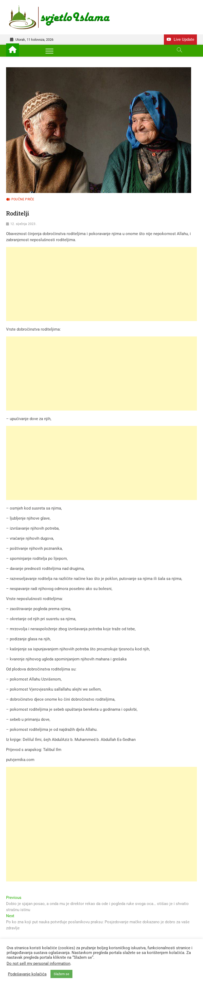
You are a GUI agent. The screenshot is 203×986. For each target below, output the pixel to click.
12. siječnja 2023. (23, 224)
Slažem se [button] (61, 974)
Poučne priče (22, 199)
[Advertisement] (101, 284)
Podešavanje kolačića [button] (27, 974)
